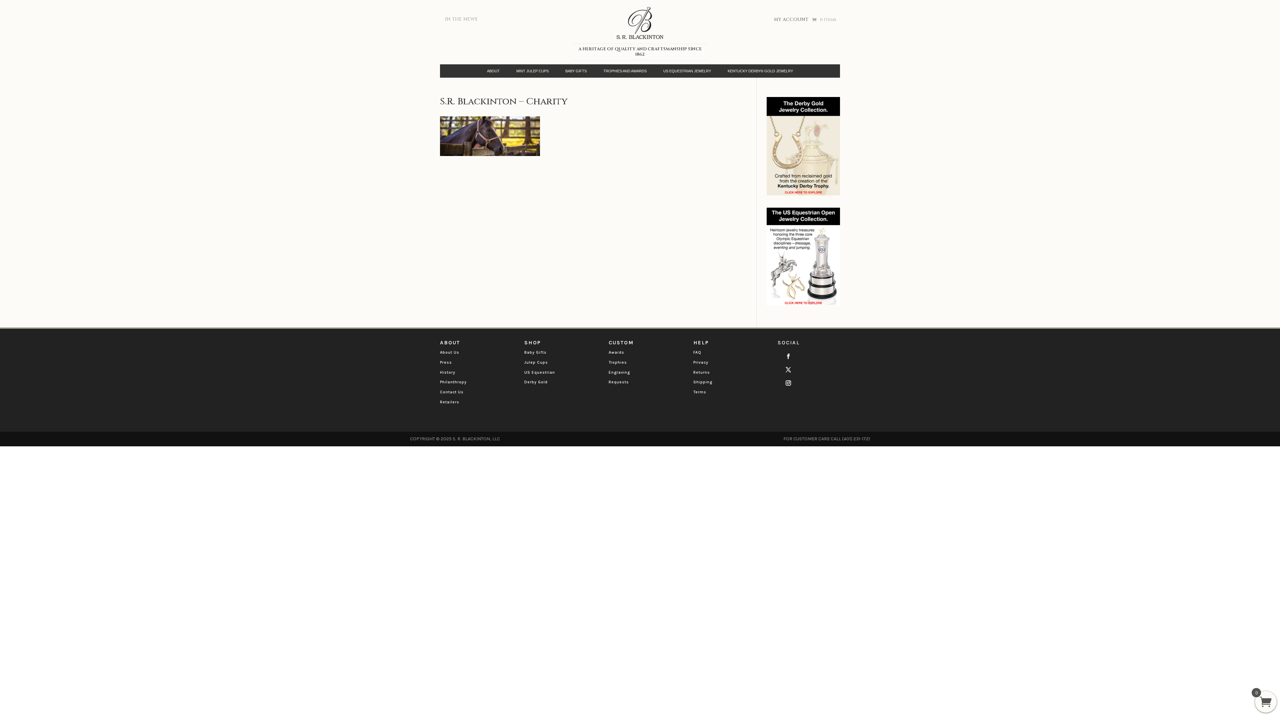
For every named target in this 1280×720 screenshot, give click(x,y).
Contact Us (452, 392)
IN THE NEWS (461, 19)
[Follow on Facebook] (788, 356)
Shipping (702, 382)
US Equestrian (539, 372)
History (447, 372)
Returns (701, 372)
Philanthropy (453, 382)
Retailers (449, 402)
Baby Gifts (535, 352)
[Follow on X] (788, 369)
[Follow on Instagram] (788, 383)
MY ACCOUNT (791, 20)
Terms (699, 392)
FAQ (697, 352)
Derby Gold (536, 382)
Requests (619, 382)
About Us (449, 352)
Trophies (618, 362)
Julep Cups (536, 362)
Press (446, 362)
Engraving (619, 372)
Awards (616, 352)
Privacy (700, 362)
